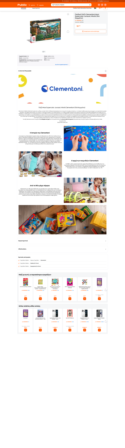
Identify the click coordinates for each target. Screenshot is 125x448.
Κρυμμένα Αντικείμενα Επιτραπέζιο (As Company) (55, 287)
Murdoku (99, 286)
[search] (53, 5)
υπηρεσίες (41, 5)
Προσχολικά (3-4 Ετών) (35, 266)
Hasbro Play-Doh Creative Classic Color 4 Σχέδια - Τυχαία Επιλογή (40, 287)
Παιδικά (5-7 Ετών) (34, 263)
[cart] (105, 5)
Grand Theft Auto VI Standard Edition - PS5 (40, 319)
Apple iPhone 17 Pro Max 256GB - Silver (55, 319)
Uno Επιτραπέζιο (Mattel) (25, 286)
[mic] (90, 5)
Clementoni (43, 260)
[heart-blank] (99, 5)
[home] (22, 4)
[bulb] (37, 5)
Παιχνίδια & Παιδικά (24, 260)
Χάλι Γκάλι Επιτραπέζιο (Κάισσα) (70, 287)
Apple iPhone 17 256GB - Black (99, 319)
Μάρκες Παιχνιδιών (34, 260)
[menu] (29, 5)
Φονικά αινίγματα (70, 318)
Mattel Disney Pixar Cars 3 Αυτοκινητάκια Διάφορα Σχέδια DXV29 (84, 287)
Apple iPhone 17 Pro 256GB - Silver (84, 319)
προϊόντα (33, 5)
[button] (104, 1)
